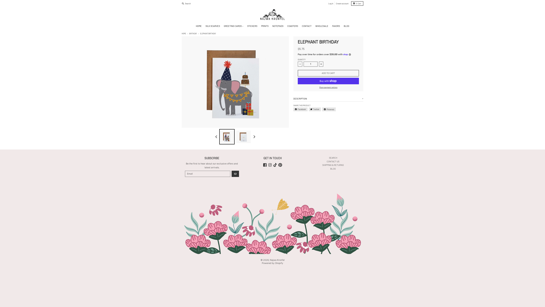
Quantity (302, 60)
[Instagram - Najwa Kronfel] (270, 165)
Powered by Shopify (272, 263)
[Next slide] (254, 137)
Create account (342, 3)
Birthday (193, 34)
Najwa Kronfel (277, 260)
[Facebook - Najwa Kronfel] (265, 165)
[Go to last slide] (216, 137)
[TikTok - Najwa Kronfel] (275, 165)
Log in (330, 3)
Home (184, 34)
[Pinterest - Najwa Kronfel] (280, 165)
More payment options (328, 87)
